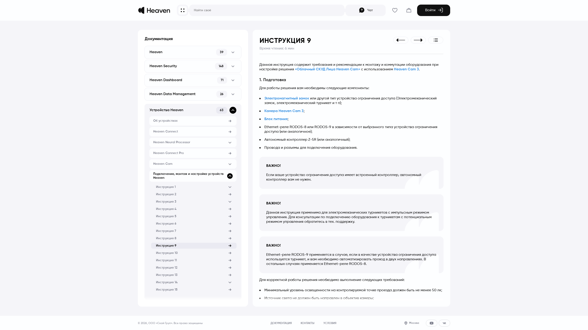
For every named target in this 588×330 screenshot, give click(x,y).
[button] (193, 52)
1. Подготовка (272, 80)
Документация (159, 39)
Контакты (307, 323)
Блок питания (276, 119)
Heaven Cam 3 (406, 69)
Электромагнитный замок (286, 98)
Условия (329, 323)
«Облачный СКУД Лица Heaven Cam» (327, 69)
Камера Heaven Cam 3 (284, 111)
